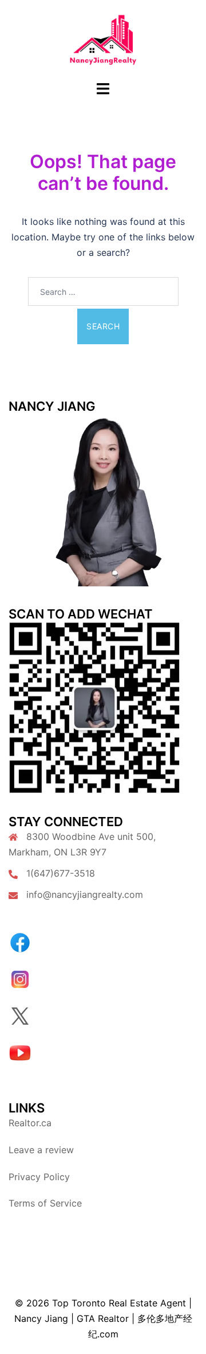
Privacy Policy (39, 1176)
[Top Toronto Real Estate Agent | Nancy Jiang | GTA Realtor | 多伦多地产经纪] (103, 39)
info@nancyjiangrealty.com (84, 894)
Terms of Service (45, 1203)
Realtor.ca (30, 1123)
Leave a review (41, 1149)
